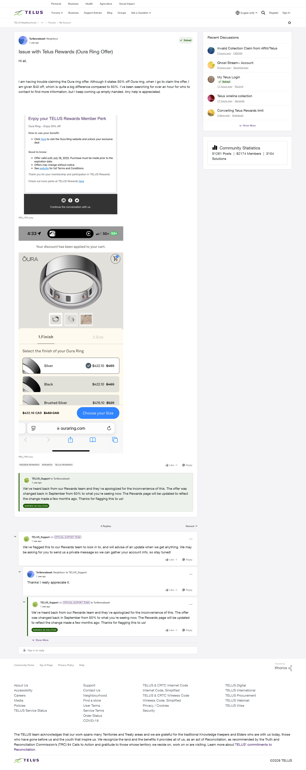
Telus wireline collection (234, 96)
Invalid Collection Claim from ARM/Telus (247, 48)
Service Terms (93, 710)
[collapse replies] (15, 536)
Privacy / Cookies (156, 705)
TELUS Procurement (240, 695)
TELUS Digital (235, 685)
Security (149, 710)
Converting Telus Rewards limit (240, 110)
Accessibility (23, 690)
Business (73, 3)
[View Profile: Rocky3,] (211, 79)
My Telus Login (228, 77)
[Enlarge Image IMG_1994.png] (71, 339)
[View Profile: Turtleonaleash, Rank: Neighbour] (23, 40)
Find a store (92, 700)
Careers (20, 695)
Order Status (92, 716)
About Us (21, 685)
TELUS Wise (234, 705)
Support (89, 685)
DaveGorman (240, 67)
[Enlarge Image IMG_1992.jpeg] (71, 164)
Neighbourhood (95, 695)
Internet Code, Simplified (161, 690)
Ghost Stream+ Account (235, 63)
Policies (20, 705)
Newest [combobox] (192, 526)
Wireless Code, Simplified (162, 700)
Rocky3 (239, 86)
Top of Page (46, 664)
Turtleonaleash (37, 38)
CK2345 (237, 53)
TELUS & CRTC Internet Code (165, 685)
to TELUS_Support (76, 572)
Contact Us (91, 690)
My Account (65, 22)
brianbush (237, 115)
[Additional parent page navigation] (42, 22)
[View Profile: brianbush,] (211, 112)
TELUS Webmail (237, 700)
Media (18, 700)
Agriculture (106, 3)
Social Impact (127, 3)
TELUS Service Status (30, 710)
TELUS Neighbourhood (25, 22)
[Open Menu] (289, 22)
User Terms (91, 705)
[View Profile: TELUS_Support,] (26, 480)
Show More (42, 639)
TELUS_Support (41, 478)
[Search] (263, 13)
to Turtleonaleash (60, 478)
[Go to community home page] (29, 13)
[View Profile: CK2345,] (211, 50)
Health (89, 3)
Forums (52, 22)
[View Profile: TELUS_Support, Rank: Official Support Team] (26, 539)
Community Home (24, 664)
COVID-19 (91, 720)
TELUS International (240, 690)
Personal (56, 3)
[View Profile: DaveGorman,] (211, 65)
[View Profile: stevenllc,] (211, 98)
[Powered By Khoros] (283, 667)
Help (81, 664)
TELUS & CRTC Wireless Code (166, 695)
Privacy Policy (66, 664)
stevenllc (240, 100)
